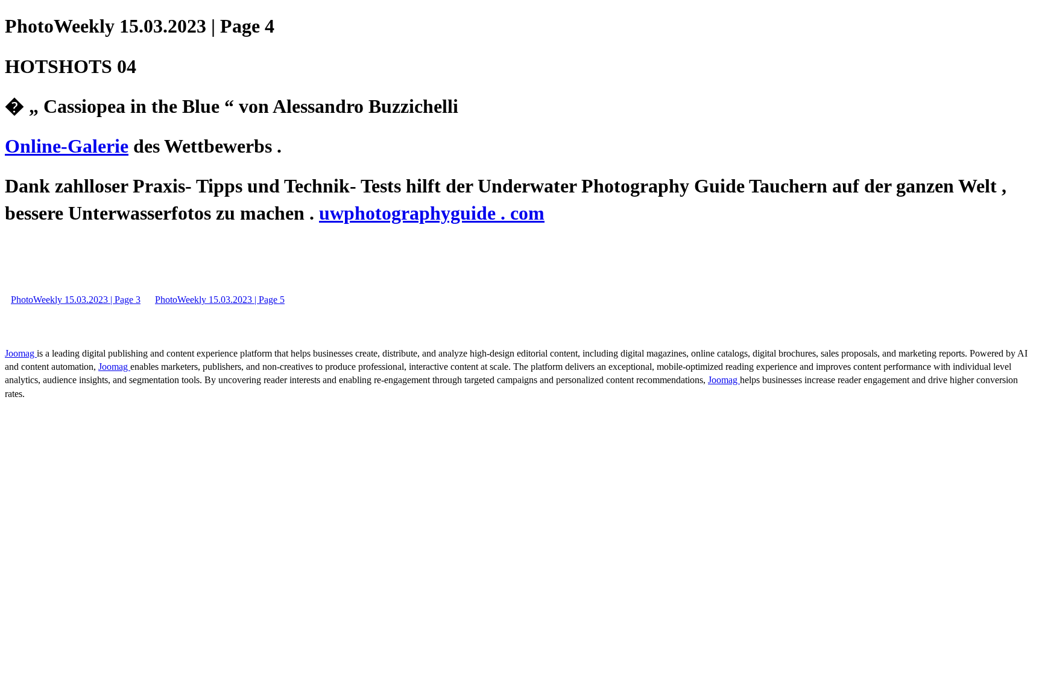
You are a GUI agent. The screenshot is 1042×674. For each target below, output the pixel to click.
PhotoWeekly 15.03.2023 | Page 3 (76, 299)
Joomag (21, 353)
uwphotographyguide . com (432, 213)
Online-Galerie (66, 146)
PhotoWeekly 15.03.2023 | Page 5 (220, 299)
